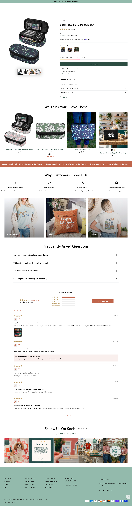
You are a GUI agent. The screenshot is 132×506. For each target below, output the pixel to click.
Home (61, 20)
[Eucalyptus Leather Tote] (81, 130)
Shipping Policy (30, 479)
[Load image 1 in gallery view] (20, 72)
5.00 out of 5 (34, 300)
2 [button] (65, 415)
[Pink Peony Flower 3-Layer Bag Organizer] (18, 130)
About (6, 484)
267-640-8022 (73, 485)
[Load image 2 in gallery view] (26, 72)
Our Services (49, 484)
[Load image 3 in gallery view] (32, 72)
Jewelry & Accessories (70, 20)
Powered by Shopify (9, 502)
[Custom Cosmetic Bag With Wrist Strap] (113, 130)
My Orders (7, 479)
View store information (68, 74)
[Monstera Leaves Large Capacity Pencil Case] (50, 130)
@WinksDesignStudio (68, 434)
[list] (66, 187)
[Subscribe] (126, 479)
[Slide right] (43, 72)
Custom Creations (50, 479)
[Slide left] (15, 72)
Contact (7, 482)
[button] (64, 29)
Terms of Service (30, 487)
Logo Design (49, 487)
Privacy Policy (29, 484)
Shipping (62, 35)
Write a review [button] (103, 301)
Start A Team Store (51, 482)
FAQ (5, 487)
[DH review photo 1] (18, 332)
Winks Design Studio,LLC (15, 499)
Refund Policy (29, 482)
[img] (18, 316)
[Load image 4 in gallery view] (38, 72)
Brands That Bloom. (42, 499)
